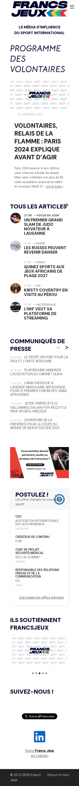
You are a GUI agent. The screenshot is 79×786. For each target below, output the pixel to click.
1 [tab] (33, 673)
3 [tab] (39, 673)
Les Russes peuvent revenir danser (45, 250)
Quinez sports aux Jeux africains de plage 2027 (44, 271)
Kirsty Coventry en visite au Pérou (46, 292)
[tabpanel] (39, 651)
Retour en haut (58, 775)
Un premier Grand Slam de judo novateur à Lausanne (43, 226)
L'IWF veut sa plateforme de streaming (40, 313)
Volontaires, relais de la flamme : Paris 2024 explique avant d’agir (37, 141)
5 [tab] (46, 673)
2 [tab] (36, 673)
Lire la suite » (54, 186)
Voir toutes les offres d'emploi (41, 598)
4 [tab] (43, 673)
